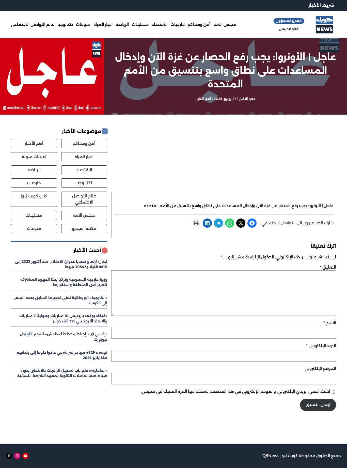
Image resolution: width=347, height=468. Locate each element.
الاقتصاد (84, 169)
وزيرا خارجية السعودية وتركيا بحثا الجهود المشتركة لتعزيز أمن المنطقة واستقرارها (63, 282)
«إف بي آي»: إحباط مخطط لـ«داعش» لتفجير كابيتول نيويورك (63, 337)
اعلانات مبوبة (34, 156)
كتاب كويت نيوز (34, 196)
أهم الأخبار (203, 99)
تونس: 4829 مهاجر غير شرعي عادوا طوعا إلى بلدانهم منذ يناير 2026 (62, 355)
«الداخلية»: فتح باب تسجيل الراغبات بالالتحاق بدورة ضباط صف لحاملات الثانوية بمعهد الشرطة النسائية (62, 373)
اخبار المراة (84, 156)
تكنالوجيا (84, 182)
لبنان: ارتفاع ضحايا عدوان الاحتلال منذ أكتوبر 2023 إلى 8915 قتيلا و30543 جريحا (61, 264)
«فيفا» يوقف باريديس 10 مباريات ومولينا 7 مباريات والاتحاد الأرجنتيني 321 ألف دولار (63, 318)
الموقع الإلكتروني (320, 368)
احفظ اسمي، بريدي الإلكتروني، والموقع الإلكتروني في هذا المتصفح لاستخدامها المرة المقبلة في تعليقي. (235, 391)
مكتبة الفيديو (84, 228)
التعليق (328, 267)
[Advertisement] (223, 160)
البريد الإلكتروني (321, 345)
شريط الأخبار (321, 5)
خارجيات (34, 182)
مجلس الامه (84, 215)
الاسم (329, 322)
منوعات (34, 228)
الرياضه (34, 169)
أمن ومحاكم (84, 143)
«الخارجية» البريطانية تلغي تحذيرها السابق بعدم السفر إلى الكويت (60, 300)
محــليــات (34, 215)
